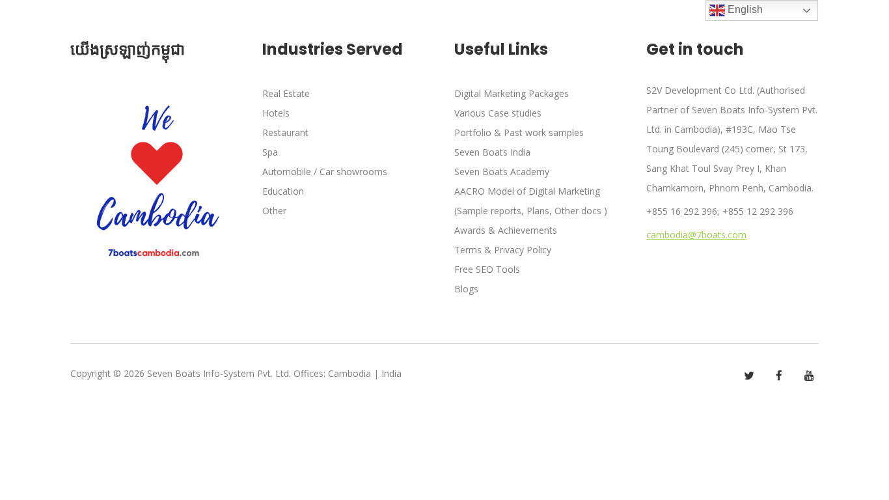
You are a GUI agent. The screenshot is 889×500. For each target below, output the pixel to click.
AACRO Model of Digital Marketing (527, 191)
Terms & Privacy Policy (502, 249)
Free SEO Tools (487, 269)
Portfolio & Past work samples (519, 132)
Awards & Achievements (505, 230)
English (744, 9)
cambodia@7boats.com (696, 235)
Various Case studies (497, 113)
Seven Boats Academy (501, 171)
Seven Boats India (492, 152)
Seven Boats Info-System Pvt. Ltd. (219, 373)
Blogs (466, 289)
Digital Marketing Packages (511, 93)
